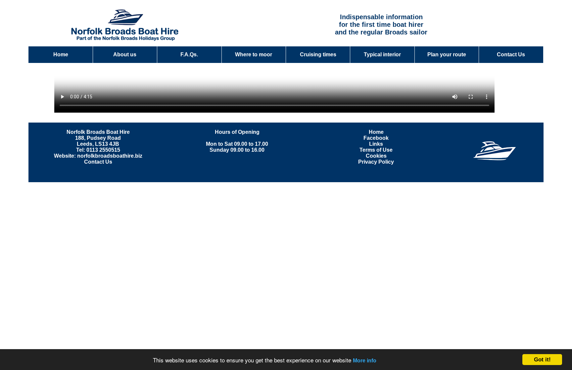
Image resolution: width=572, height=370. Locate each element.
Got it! (542, 359)
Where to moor (253, 54)
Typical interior (382, 54)
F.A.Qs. (189, 54)
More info (364, 360)
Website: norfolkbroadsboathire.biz (98, 156)
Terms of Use (376, 150)
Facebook (376, 138)
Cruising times (318, 54)
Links (376, 144)
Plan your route (446, 54)
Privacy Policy (376, 162)
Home (60, 54)
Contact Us (511, 54)
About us (124, 54)
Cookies (376, 156)
